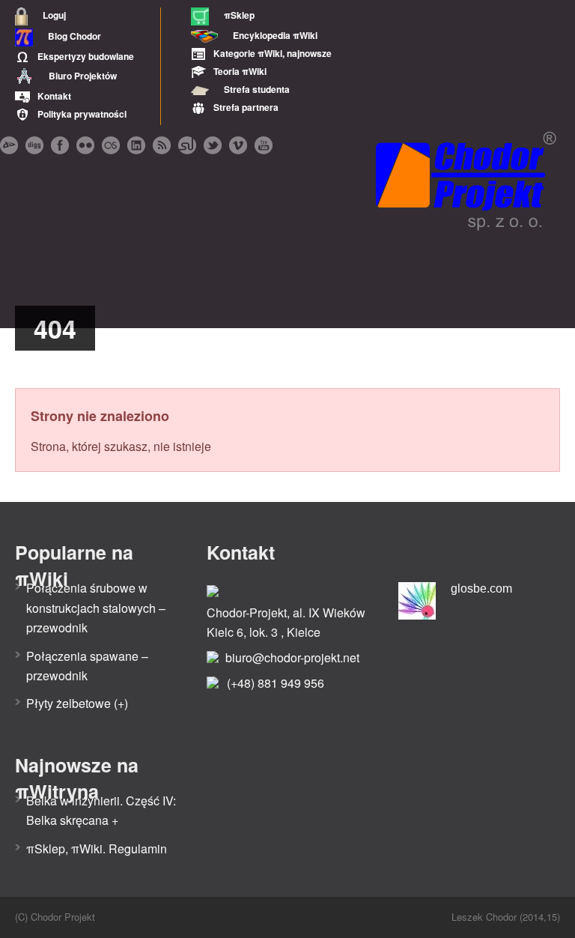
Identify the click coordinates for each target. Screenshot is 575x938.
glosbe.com (481, 588)
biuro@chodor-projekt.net (292, 657)
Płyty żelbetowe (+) (77, 703)
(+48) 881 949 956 (275, 683)
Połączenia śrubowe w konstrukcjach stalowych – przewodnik (95, 607)
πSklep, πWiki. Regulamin (96, 848)
